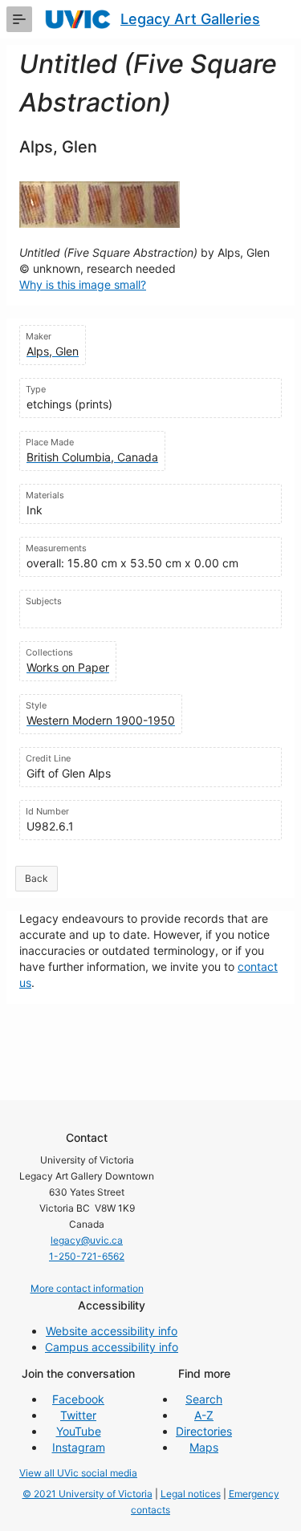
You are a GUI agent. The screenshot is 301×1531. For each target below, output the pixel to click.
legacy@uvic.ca (87, 1240)
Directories (204, 1431)
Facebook (78, 1399)
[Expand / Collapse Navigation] (19, 19)
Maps (203, 1447)
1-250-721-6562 (86, 1256)
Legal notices (191, 1494)
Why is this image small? (82, 284)
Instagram (78, 1447)
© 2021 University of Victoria (87, 1494)
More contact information (87, 1288)
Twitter (78, 1415)
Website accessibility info (111, 1331)
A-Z (204, 1415)
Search (203, 1399)
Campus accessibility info (111, 1347)
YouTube (78, 1431)
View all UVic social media (78, 1473)
